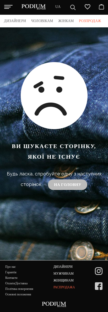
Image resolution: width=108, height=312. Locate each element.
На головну (67, 185)
